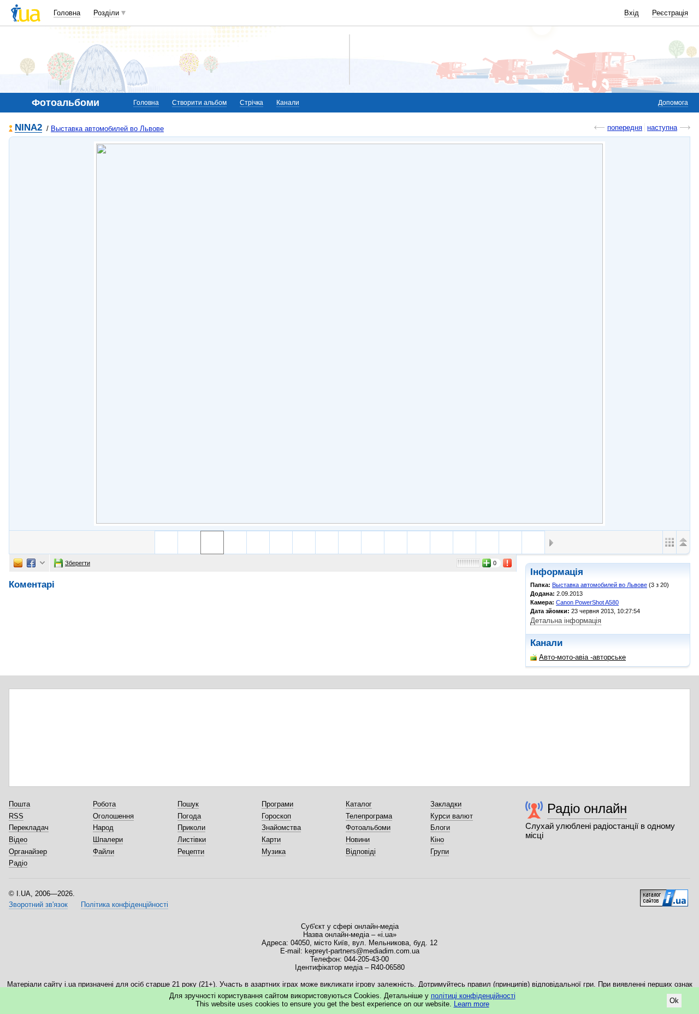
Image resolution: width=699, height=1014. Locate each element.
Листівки (191, 839)
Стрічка (251, 102)
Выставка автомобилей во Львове (107, 128)
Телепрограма (369, 816)
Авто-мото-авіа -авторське (582, 657)
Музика (274, 851)
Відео (18, 839)
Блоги (440, 827)
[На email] (18, 563)
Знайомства (281, 827)
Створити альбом (199, 102)
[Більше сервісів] (42, 563)
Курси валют (451, 816)
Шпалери (108, 839)
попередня (624, 127)
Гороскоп (276, 816)
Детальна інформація (565, 620)
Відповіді (361, 851)
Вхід (631, 13)
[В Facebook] (31, 563)
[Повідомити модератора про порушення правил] (508, 563)
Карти (271, 839)
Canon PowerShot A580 (587, 602)
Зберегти (77, 563)
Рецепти (190, 851)
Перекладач (29, 827)
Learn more (471, 1004)
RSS (16, 816)
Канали (287, 102)
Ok (674, 1001)
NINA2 (28, 128)
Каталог (359, 804)
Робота (104, 804)
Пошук (188, 804)
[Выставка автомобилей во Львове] (349, 333)
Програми (277, 804)
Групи (439, 851)
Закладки (445, 804)
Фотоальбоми (368, 827)
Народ (103, 827)
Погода (189, 816)
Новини (358, 839)
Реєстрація (670, 13)
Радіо (18, 863)
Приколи (191, 827)
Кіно (437, 839)
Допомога (673, 102)
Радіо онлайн (587, 808)
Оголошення (113, 816)
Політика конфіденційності (124, 904)
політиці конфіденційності (473, 996)
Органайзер (28, 851)
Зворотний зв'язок (38, 904)
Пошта (19, 804)
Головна (67, 13)
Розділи (106, 13)
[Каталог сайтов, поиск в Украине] (664, 894)
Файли (103, 851)
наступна (662, 127)
